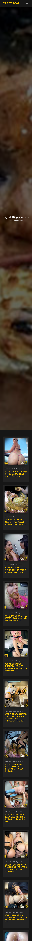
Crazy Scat (11, 3)
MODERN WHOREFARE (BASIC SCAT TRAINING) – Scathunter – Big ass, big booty (16, 818)
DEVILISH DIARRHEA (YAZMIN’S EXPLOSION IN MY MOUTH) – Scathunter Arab (16, 918)
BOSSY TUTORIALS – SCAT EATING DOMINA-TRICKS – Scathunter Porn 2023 (16, 570)
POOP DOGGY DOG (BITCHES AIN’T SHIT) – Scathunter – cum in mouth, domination (16, 667)
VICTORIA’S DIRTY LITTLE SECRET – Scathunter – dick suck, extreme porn (16, 618)
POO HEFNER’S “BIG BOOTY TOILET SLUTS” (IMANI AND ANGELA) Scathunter (14, 767)
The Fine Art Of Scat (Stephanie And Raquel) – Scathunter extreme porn (15, 522)
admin (23, 469)
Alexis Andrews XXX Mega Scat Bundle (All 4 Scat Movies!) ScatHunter (16, 474)
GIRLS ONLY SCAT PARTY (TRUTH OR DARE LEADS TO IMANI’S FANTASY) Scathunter (16, 868)
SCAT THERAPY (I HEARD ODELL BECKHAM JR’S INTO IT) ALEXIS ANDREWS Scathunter (16, 717)
